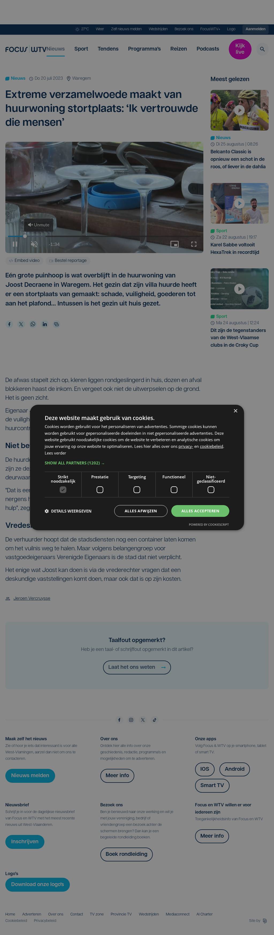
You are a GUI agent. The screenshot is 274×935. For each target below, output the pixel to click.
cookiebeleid (211, 446)
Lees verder (55, 453)
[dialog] (137, 468)
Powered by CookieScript (209, 524)
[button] (137, 462)
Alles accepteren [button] (200, 510)
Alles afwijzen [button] (141, 510)
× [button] (235, 411)
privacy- (185, 446)
